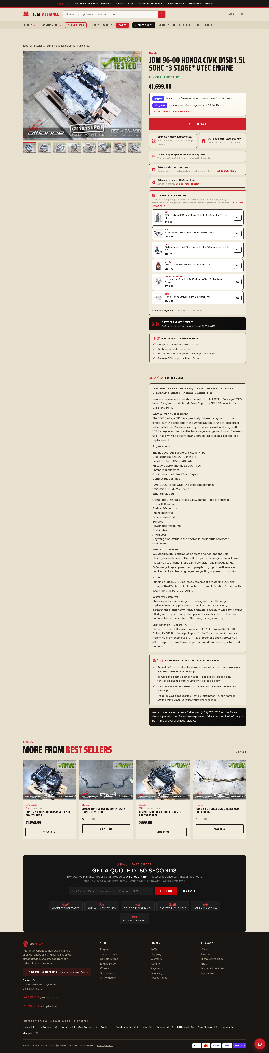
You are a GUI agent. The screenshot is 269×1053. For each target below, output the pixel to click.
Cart (242, 14)
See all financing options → (172, 111)
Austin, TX (106, 1027)
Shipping (156, 954)
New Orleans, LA (208, 1027)
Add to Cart (197, 124)
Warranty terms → (226, 171)
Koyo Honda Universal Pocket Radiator (187, 297)
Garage (232, 14)
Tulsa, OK (146, 1027)
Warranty (156, 959)
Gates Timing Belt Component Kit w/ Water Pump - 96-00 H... (197, 249)
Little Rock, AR (185, 1027)
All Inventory (108, 978)
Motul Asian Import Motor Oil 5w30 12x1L (189, 264)
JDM (46, 14)
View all (241, 752)
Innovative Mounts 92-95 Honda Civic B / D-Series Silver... (194, 281)
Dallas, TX (28, 1027)
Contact (206, 954)
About (205, 949)
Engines (29, 25)
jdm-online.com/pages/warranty (201, 618)
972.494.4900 (31, 1006)
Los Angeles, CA (47, 1027)
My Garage (207, 973)
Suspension (107, 973)
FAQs (154, 949)
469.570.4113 (31, 997)
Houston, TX (67, 1027)
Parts (122, 25)
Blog (197, 25)
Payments (157, 968)
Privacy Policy (159, 978)
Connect (208, 25)
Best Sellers (37, 46)
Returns (156, 963)
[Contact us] (259, 1043)
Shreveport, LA (165, 1027)
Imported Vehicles (212, 968)
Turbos (95, 25)
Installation (181, 25)
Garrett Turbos (109, 959)
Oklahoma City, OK (127, 1027)
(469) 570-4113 (136, 876)
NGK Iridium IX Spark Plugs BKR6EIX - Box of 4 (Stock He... (196, 217)
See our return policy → (189, 184)
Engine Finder (76, 25)
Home (25, 46)
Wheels (108, 25)
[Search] (161, 14)
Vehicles (164, 25)
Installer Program (212, 959)
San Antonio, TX (87, 1027)
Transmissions (50, 25)
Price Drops (145, 25)
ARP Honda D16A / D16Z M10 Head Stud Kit (190, 232)
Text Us (166, 890)
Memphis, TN (30, 1033)
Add (237, 217)
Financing (156, 973)
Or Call (189, 891)
